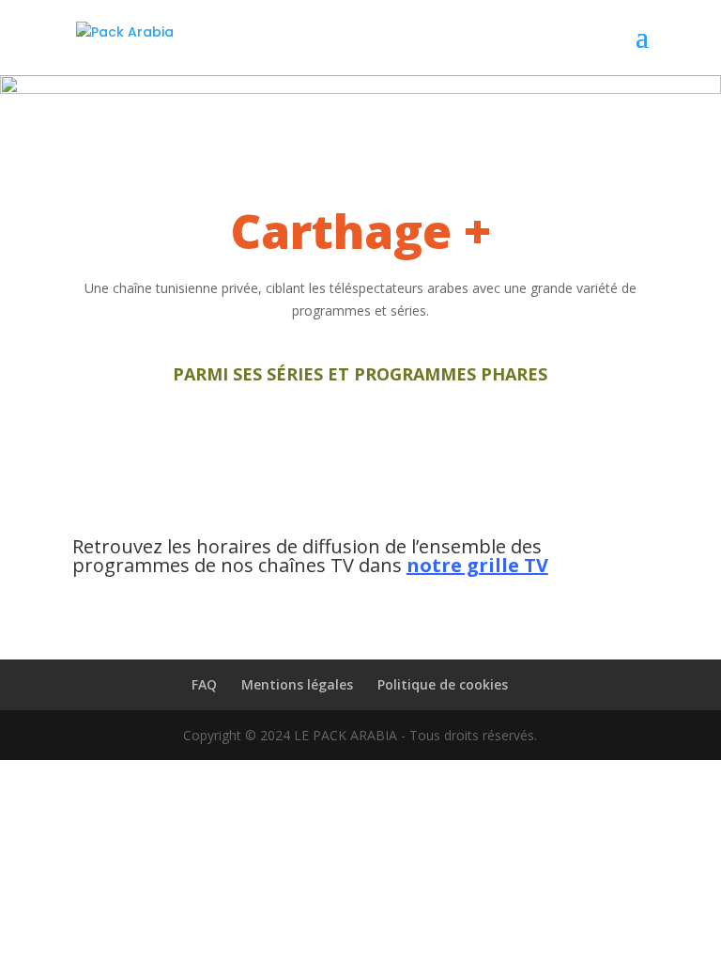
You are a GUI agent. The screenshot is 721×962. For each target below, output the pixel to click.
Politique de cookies (442, 684)
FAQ (204, 684)
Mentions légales (297, 684)
